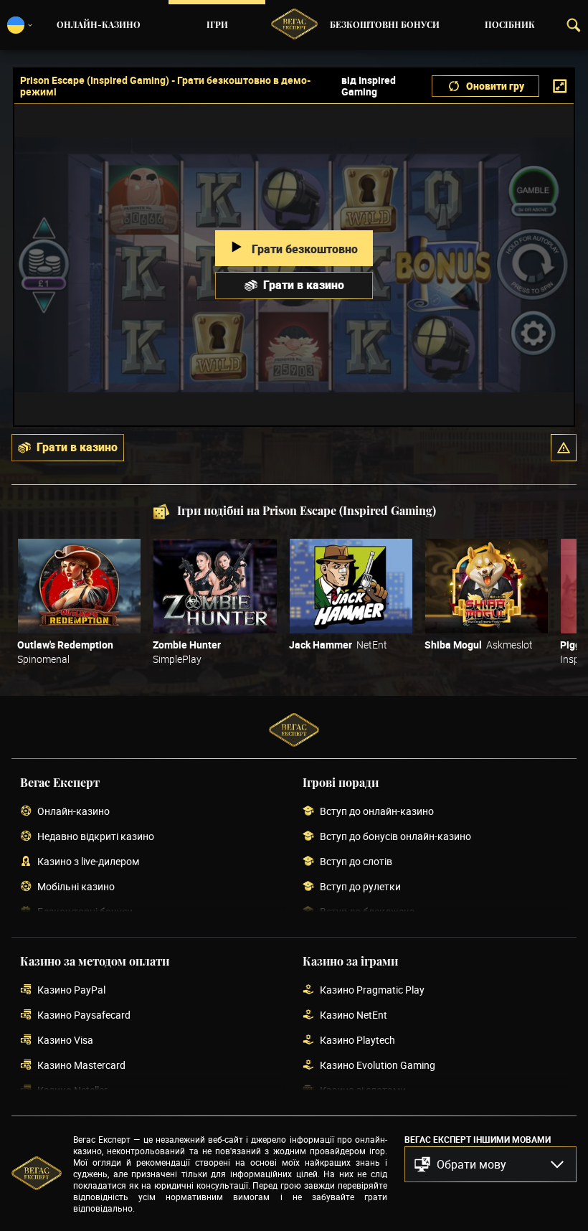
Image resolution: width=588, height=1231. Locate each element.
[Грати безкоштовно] (79, 586)
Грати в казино (303, 285)
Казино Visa (65, 1040)
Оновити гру (495, 86)
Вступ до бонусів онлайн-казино (395, 837)
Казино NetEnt (353, 1015)
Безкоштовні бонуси (385, 25)
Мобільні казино (76, 887)
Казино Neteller (72, 1091)
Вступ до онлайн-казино (377, 812)
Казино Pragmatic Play (372, 990)
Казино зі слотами (363, 1091)
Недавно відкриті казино (95, 837)
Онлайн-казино (99, 25)
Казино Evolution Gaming (377, 1065)
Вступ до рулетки (360, 887)
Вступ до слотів (356, 862)
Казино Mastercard (81, 1065)
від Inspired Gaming (368, 86)
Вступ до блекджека (367, 912)
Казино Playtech (357, 1040)
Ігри (217, 25)
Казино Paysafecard (84, 1015)
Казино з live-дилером (88, 862)
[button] (564, 447)
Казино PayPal (71, 990)
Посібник (510, 25)
